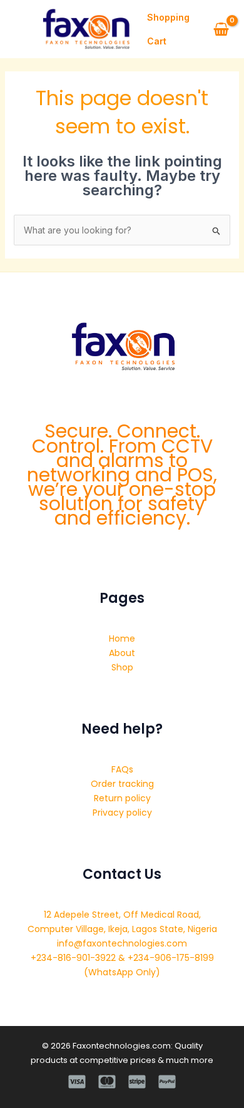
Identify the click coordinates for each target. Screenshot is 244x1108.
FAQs (122, 769)
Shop (122, 667)
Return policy (122, 798)
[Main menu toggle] (17, 29)
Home (122, 638)
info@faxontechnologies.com (122, 943)
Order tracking (122, 783)
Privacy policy (122, 812)
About (122, 653)
